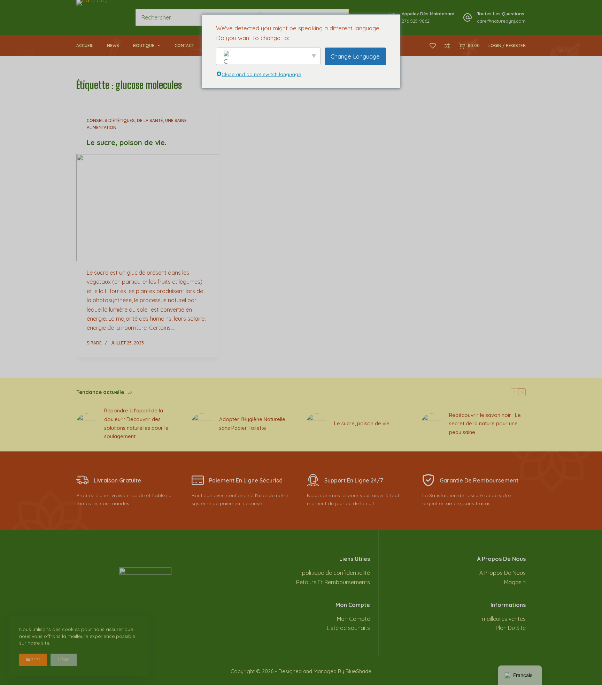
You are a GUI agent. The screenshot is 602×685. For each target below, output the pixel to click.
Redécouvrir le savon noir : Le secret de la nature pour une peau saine (485, 424)
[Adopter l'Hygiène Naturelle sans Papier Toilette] (201, 423)
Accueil (84, 45)
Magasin (515, 582)
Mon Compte (353, 618)
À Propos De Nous (502, 572)
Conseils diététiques (111, 120)
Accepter (33, 659)
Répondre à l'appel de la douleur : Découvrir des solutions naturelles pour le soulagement (136, 423)
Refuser (63, 659)
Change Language (355, 56)
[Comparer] (447, 45)
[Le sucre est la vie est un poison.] (147, 207)
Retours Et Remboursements (333, 582)
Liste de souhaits (348, 627)
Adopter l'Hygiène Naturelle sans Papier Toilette (252, 423)
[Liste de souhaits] (433, 46)
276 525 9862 (416, 21)
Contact (184, 45)
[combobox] (197, 17)
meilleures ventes (504, 618)
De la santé (150, 120)
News (113, 45)
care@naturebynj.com (501, 21)
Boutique (143, 45)
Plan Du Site (511, 627)
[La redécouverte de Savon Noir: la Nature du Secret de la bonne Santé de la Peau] (431, 423)
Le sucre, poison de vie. (127, 142)
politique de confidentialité (336, 572)
